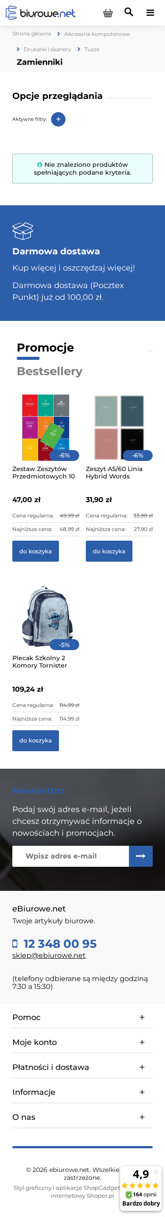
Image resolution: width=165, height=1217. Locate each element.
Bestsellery (50, 371)
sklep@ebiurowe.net (49, 955)
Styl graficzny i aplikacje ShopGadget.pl (70, 1187)
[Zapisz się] (141, 856)
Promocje (45, 348)
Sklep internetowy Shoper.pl (101, 1191)
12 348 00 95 (59, 944)
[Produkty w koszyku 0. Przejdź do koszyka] (107, 12)
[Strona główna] (40, 12)
